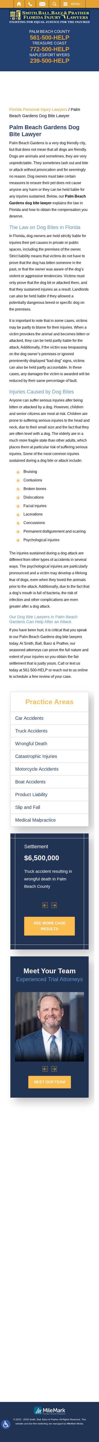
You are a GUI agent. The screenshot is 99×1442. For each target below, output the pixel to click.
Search (54, 4)
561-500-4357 (49, 1212)
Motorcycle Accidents (36, 769)
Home (19, 4)
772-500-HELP (49, 49)
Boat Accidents (30, 781)
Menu (75, 4)
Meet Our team (49, 1082)
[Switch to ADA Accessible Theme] (5, 1424)
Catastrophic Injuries (36, 756)
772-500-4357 (46, 1260)
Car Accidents (29, 718)
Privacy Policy (48, 1390)
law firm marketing (38, 1423)
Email (42, 4)
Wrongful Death (31, 743)
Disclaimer (72, 1390)
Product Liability (31, 794)
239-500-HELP (49, 60)
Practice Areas (49, 702)
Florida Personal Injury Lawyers (38, 109)
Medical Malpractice (35, 820)
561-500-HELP (49, 37)
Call (30, 4)
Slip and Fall (27, 807)
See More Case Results (50, 926)
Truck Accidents (31, 730)
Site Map (25, 1390)
